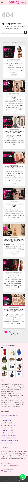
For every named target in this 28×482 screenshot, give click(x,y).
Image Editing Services (6, 418)
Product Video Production (7, 420)
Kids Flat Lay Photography (7, 430)
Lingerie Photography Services (14, 60)
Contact (16, 478)
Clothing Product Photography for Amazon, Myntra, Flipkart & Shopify (14, 132)
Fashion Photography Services (8, 423)
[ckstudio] (14, 2)
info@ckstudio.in (10, 464)
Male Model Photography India (8, 425)
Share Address (7, 471)
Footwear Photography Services (8, 435)
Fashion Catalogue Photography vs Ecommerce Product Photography (14, 274)
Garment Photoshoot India (7, 428)
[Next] (17, 334)
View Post (14, 75)
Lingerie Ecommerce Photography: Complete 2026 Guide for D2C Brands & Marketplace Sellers (14, 310)
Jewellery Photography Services (8, 433)
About (11, 478)
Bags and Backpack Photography (8, 438)
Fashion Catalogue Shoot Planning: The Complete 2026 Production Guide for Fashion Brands (14, 204)
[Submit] (25, 32)
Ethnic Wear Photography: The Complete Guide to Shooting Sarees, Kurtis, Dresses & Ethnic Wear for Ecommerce (14, 167)
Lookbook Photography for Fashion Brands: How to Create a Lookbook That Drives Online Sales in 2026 (14, 240)
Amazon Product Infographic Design (9, 440)
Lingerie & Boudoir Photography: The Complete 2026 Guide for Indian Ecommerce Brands (14, 96)
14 (12, 334)
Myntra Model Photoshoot (7, 443)
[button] (2, 2)
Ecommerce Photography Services (9, 415)
